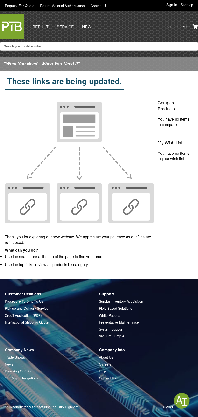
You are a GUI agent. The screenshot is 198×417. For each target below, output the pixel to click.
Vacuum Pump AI (112, 336)
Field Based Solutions (115, 308)
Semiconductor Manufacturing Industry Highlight (41, 407)
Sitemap (187, 4)
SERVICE (65, 27)
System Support (111, 329)
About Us (106, 357)
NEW (86, 27)
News (9, 364)
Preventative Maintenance (119, 322)
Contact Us (99, 5)
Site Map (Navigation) (21, 378)
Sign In (171, 4)
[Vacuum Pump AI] (182, 401)
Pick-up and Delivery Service (26, 308)
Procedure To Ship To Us (24, 301)
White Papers (109, 315)
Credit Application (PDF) (23, 315)
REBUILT (40, 27)
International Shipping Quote (27, 322)
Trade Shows (15, 357)
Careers (105, 364)
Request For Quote (19, 5)
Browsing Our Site (18, 371)
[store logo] (12, 26)
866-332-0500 (177, 26)
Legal (103, 371)
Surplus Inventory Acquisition (121, 301)
